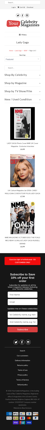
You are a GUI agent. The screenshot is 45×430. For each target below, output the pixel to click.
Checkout (30, 7)
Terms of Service (22, 380)
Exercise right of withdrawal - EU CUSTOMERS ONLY (22, 260)
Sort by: (22, 55)
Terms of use (22, 370)
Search (22, 351)
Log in (14, 7)
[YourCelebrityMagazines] (23, 24)
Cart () (22, 7)
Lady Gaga (22, 42)
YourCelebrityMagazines (20, 391)
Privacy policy (23, 375)
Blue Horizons (27, 408)
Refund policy (22, 385)
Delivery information (22, 360)
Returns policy (22, 365)
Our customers (22, 356)
